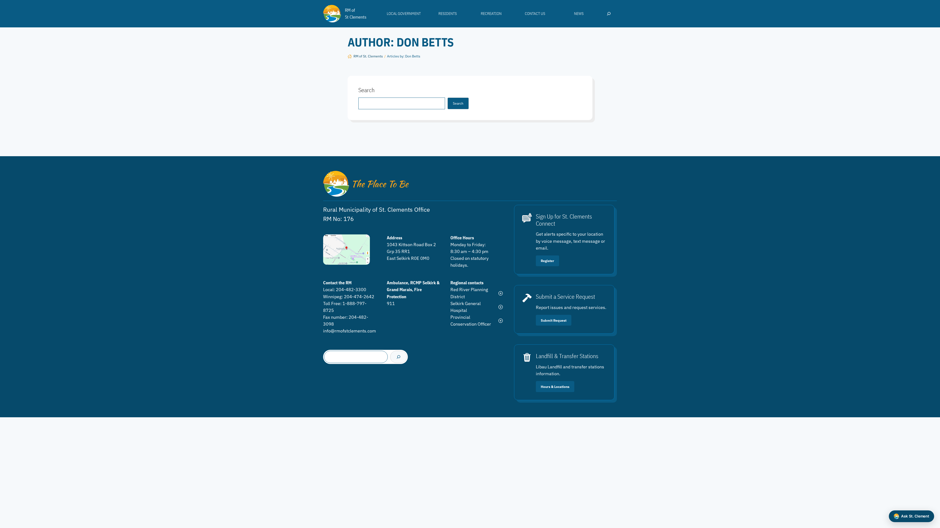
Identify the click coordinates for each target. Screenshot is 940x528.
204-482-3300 (351, 289)
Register (547, 260)
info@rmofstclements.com (349, 331)
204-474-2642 (359, 296)
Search (458, 103)
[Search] (398, 357)
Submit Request (553, 320)
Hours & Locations (555, 386)
